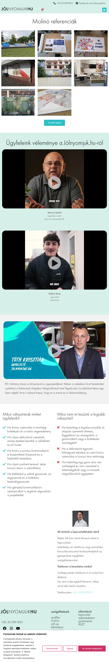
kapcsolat (84, 614)
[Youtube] (18, 628)
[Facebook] (4, 628)
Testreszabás (52, 648)
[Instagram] (11, 628)
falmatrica (57, 627)
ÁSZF (81, 624)
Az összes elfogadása (92, 648)
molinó (55, 620)
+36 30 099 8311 (82, 592)
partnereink (85, 621)
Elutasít (70, 648)
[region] (54, 646)
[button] (104, 10)
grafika (55, 617)
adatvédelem (86, 618)
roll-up (55, 624)
